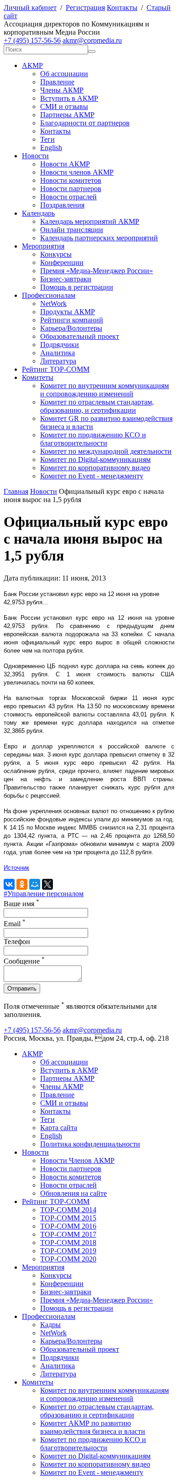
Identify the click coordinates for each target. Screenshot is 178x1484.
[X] (47, 884)
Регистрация (85, 7)
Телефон (17, 941)
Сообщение (24, 961)
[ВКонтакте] (9, 884)
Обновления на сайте (73, 1193)
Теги (47, 139)
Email (15, 924)
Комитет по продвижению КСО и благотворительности (93, 439)
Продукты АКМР (67, 312)
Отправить (22, 988)
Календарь (38, 213)
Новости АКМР (65, 164)
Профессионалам (48, 295)
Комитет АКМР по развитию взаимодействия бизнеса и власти (92, 1427)
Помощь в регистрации (76, 287)
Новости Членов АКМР (77, 1160)
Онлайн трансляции (71, 229)
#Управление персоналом (44, 894)
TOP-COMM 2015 (68, 1218)
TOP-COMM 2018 (68, 1242)
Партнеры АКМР (67, 115)
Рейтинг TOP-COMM (55, 369)
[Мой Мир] (34, 884)
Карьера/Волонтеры (71, 328)
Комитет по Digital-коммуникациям (95, 459)
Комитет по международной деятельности (106, 451)
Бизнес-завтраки (65, 279)
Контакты (122, 7)
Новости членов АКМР (77, 172)
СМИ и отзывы (64, 106)
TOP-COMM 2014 (68, 1210)
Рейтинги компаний (71, 320)
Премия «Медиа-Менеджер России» (96, 271)
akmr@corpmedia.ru (92, 40)
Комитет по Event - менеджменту (91, 476)
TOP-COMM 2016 (68, 1226)
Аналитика (57, 353)
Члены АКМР (62, 90)
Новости (35, 156)
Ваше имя (21, 904)
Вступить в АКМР (69, 98)
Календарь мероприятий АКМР (89, 221)
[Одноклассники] (21, 884)
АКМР (32, 65)
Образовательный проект (79, 336)
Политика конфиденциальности (90, 1144)
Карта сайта (58, 1127)
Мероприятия (43, 246)
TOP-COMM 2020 (68, 1259)
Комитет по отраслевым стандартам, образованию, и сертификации (97, 406)
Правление (57, 82)
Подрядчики (59, 344)
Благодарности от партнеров (85, 123)
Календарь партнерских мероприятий (99, 238)
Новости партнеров (70, 188)
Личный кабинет (30, 7)
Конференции (62, 262)
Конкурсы (56, 254)
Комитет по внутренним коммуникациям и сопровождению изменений (104, 390)
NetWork (53, 303)
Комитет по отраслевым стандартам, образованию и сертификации (97, 1411)
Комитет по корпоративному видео (95, 468)
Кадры (50, 1324)
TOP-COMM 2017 (68, 1234)
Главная (16, 491)
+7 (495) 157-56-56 (32, 40)
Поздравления (62, 205)
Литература (58, 361)
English (51, 147)
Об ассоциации (64, 74)
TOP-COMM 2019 (68, 1251)
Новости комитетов (70, 180)
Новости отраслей (68, 197)
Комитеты (37, 377)
